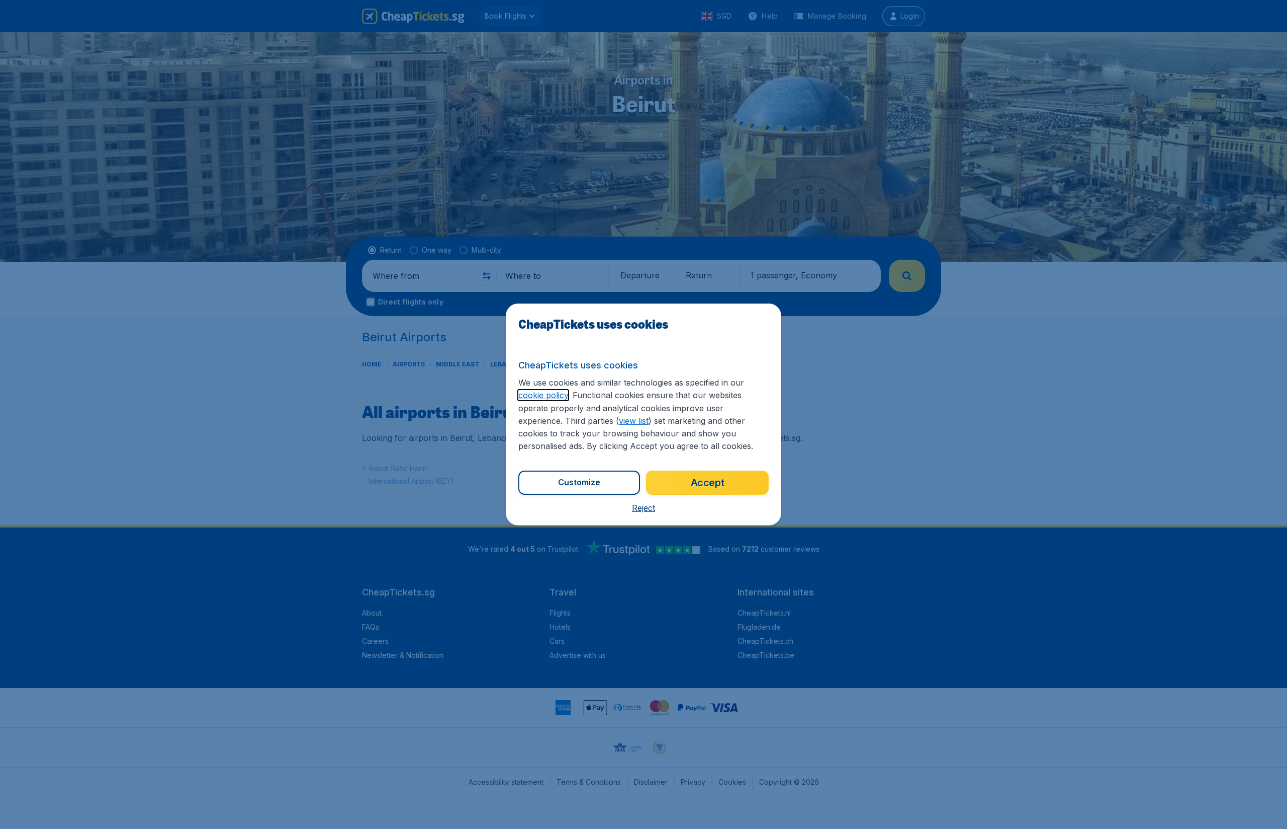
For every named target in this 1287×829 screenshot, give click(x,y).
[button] (643, 508)
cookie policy (543, 395)
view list (634, 421)
